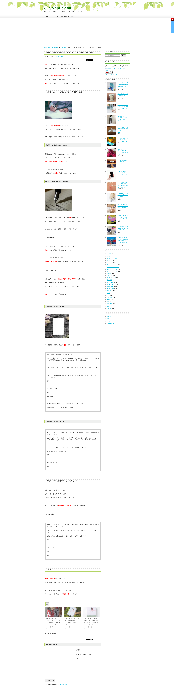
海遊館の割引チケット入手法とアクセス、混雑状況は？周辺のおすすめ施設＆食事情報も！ (123, 241)
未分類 (108, 299)
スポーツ (109, 260)
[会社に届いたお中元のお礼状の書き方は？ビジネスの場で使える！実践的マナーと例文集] (91, 612)
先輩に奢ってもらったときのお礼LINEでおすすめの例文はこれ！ (123, 106)
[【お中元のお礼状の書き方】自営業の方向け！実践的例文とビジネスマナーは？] (72, 612)
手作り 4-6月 (110, 286)
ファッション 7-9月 (112, 271)
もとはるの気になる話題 (58, 8)
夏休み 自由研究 (111, 277)
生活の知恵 (57, 56)
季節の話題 (109, 280)
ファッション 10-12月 (113, 267)
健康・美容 (109, 275)
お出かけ (109, 254)
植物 (108, 301)
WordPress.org (110, 323)
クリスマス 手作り (112, 258)
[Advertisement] (87, 33)
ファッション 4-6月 (112, 269)
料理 (108, 295)
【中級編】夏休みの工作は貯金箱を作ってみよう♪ (123, 95)
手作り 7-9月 (110, 288)
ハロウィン (109, 262)
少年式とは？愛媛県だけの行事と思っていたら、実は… (123, 162)
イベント (109, 256)
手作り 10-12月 (111, 284)
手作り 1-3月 (110, 282)
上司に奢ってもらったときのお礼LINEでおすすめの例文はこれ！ (123, 173)
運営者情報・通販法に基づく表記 (65, 16)
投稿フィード (110, 319)
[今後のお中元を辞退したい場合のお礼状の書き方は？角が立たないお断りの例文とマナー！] (53, 612)
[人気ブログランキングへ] (109, 73)
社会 (62, 56)
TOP (51, 47)
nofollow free (63, 684)
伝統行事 (109, 273)
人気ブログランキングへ (111, 74)
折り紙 (108, 293)
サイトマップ (49, 16)
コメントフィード (111, 321)
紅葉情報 (109, 308)
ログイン (109, 316)
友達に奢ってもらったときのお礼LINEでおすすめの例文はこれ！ (123, 140)
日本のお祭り (110, 297)
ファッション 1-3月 (112, 264)
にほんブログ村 (109, 70)
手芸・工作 (109, 290)
